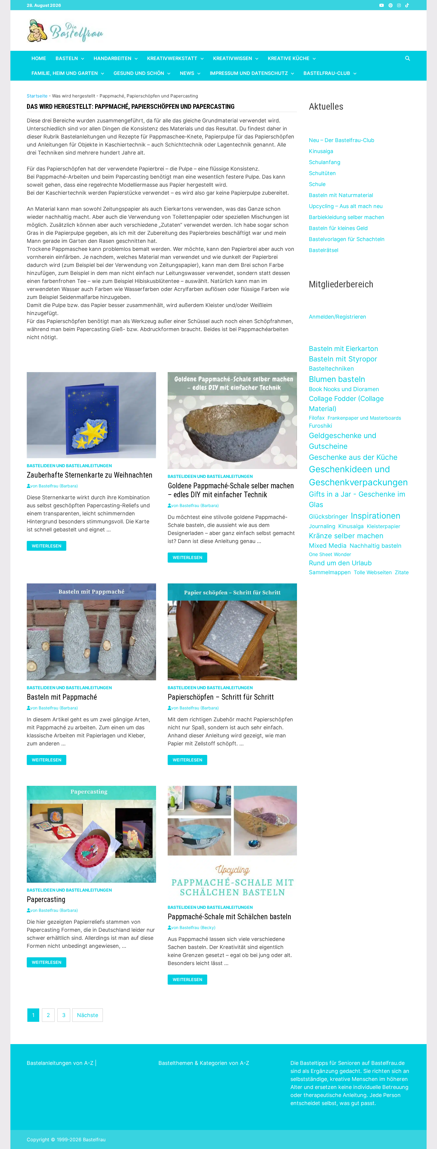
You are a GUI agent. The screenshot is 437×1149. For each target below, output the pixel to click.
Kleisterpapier (383, 526)
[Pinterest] (391, 5)
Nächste (87, 1015)
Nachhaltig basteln (375, 545)
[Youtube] (382, 5)
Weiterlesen (48, 546)
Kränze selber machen (346, 535)
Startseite (37, 96)
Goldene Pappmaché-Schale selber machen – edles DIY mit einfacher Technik (231, 490)
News (187, 73)
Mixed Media (328, 545)
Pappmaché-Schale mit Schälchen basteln (229, 916)
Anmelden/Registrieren (337, 317)
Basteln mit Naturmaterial (341, 195)
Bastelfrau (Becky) (198, 927)
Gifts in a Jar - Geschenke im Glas (357, 499)
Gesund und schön (139, 73)
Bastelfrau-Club (327, 73)
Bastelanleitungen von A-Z (60, 1063)
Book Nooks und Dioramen (344, 389)
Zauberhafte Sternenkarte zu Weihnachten (90, 475)
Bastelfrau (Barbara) (58, 485)
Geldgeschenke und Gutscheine (342, 441)
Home (39, 58)
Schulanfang (324, 162)
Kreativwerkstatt (172, 58)
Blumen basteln (337, 379)
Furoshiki (320, 425)
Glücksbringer (328, 516)
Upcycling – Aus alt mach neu (346, 206)
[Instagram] (400, 5)
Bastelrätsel (323, 250)
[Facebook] (375, 5)
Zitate (402, 572)
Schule (317, 184)
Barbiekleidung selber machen (346, 217)
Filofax (317, 418)
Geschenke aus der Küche (353, 457)
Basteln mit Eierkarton (343, 348)
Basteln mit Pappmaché (62, 697)
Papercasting (46, 899)
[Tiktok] (407, 5)
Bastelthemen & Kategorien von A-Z (203, 1063)
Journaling (322, 526)
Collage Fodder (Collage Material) (346, 403)
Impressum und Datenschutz (249, 73)
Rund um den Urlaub (340, 563)
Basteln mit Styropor (343, 359)
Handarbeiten (112, 58)
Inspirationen (375, 516)
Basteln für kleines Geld (338, 228)
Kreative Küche (288, 58)
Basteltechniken (331, 368)
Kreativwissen (232, 58)
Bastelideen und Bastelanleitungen (69, 465)
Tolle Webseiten (373, 572)
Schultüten (322, 173)
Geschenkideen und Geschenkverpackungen (358, 475)
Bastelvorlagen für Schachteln (347, 239)
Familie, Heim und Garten (65, 73)
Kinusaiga (321, 151)
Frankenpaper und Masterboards (364, 418)
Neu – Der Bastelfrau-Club (341, 140)
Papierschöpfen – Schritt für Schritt (221, 697)
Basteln (67, 58)
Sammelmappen (330, 572)
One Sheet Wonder (330, 554)
